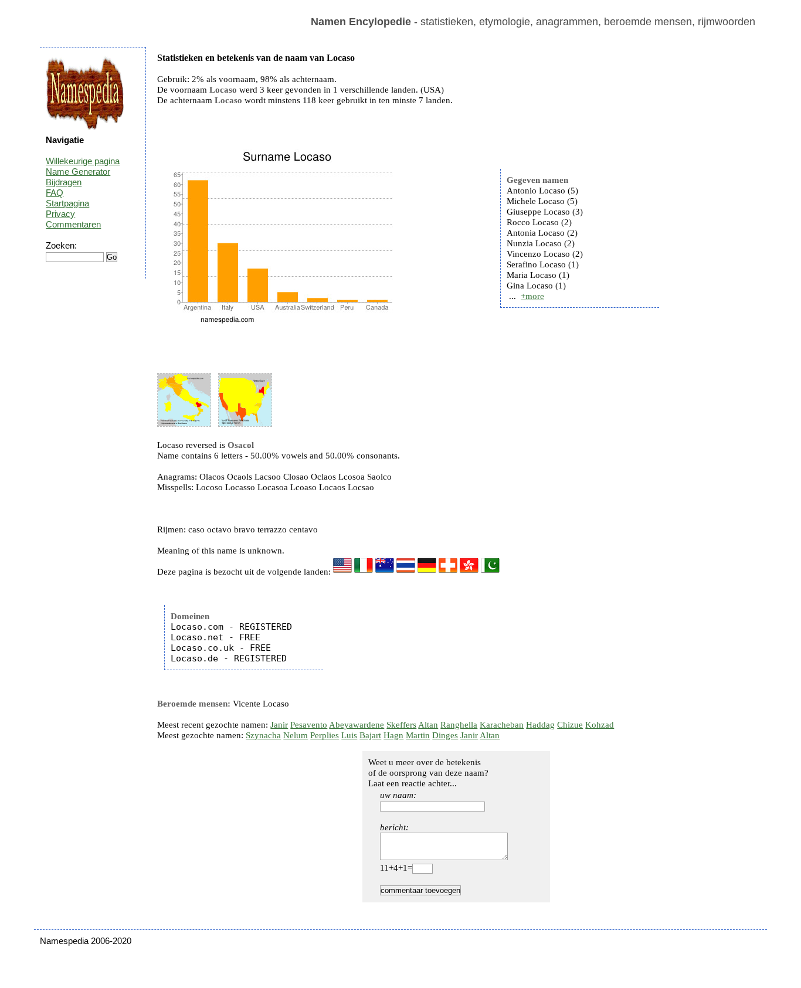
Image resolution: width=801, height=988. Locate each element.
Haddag (540, 724)
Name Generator (78, 171)
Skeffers (401, 724)
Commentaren (73, 224)
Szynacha (263, 735)
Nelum (295, 735)
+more (532, 296)
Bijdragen (64, 182)
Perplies (324, 735)
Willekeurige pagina (83, 161)
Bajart (370, 735)
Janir (279, 724)
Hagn (393, 735)
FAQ (54, 193)
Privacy (60, 214)
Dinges (445, 735)
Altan (428, 724)
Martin (418, 735)
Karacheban (502, 724)
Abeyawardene (356, 724)
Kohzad (599, 724)
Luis (349, 735)
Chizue (570, 724)
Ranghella (458, 724)
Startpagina (67, 203)
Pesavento (308, 724)
